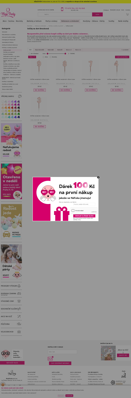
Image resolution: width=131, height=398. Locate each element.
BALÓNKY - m (74, 384)
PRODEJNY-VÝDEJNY (9, 286)
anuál (79, 384)
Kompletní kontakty (57, 374)
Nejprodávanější (39, 50)
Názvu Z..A (78, 50)
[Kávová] (15, 110)
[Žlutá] (8, 110)
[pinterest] (14, 385)
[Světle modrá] (12, 117)
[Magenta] (15, 104)
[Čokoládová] (18, 110)
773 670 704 (70, 8)
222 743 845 (80, 8)
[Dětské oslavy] (12, 279)
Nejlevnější (51, 50)
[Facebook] (3, 385)
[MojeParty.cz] (12, 373)
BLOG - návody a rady (76, 386)
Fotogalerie (73, 389)
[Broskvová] (2, 107)
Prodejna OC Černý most (95, 389)
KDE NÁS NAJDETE (93, 372)
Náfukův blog (12, 363)
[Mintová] (5, 117)
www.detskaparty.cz (62, 394)
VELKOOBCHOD (7, 332)
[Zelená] (18, 114)
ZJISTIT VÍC (123, 355)
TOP (30, 50)
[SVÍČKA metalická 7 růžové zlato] (91, 76)
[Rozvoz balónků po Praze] (12, 239)
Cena (44, 53)
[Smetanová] (2, 110)
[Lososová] (2, 104)
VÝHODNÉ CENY (7, 301)
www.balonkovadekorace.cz (81, 394)
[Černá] (18, 107)
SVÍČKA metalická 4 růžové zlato (116, 79)
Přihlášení (106, 10)
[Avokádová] (12, 114)
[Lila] (8, 101)
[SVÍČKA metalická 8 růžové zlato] (65, 76)
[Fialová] (12, 101)
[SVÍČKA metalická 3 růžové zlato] (40, 113)
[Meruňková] (5, 107)
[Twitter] (9, 385)
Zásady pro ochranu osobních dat (37, 381)
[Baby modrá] (2, 117)
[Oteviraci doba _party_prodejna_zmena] (12, 198)
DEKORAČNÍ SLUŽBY (9, 309)
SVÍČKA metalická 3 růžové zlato (39, 116)
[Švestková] (15, 101)
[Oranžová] (8, 107)
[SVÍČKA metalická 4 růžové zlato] (117, 76)
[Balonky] (12, 158)
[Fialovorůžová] (18, 101)
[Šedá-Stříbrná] (5, 101)
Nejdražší (59, 50)
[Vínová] (15, 107)
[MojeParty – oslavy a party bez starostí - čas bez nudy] (8, 12)
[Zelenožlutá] (5, 114)
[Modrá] (15, 117)
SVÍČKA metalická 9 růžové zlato (39, 79)
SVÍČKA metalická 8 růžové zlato (65, 79)
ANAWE (82, 397)
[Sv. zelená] (15, 114)
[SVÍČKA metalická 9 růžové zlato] (40, 76)
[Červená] (12, 107)
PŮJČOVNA (5, 324)
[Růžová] (8, 104)
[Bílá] (2, 101)
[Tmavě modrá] (18, 117)
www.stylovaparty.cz (116, 394)
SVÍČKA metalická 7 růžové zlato (91, 79)
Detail (44, 83)
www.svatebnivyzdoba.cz (45, 394)
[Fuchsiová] (12, 104)
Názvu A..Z (69, 50)
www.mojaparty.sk (28, 394)
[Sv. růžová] (5, 104)
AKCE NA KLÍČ (6, 316)
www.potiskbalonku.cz (100, 394)
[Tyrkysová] (8, 117)
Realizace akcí (56, 386)
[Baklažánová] (18, 104)
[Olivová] (8, 114)
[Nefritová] (2, 114)
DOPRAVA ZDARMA (8, 294)
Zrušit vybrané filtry (122, 57)
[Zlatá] (12, 110)
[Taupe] (5, 110)
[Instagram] (20, 385)
